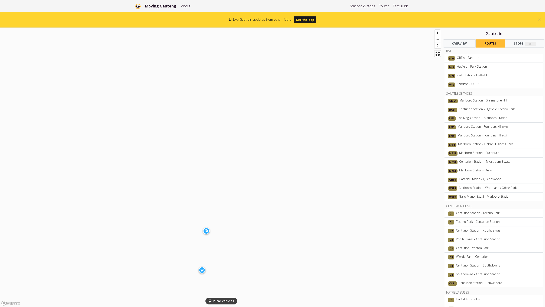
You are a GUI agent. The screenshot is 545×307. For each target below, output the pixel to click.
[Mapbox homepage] (10, 303)
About (185, 6)
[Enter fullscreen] (438, 54)
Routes (384, 6)
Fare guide (401, 6)
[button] (202, 270)
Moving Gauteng (160, 6)
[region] (221, 167)
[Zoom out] (438, 39)
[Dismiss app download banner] (539, 20)
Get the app (305, 20)
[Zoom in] (438, 33)
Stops (523, 43)
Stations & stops (362, 6)
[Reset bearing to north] (438, 45)
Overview (459, 43)
